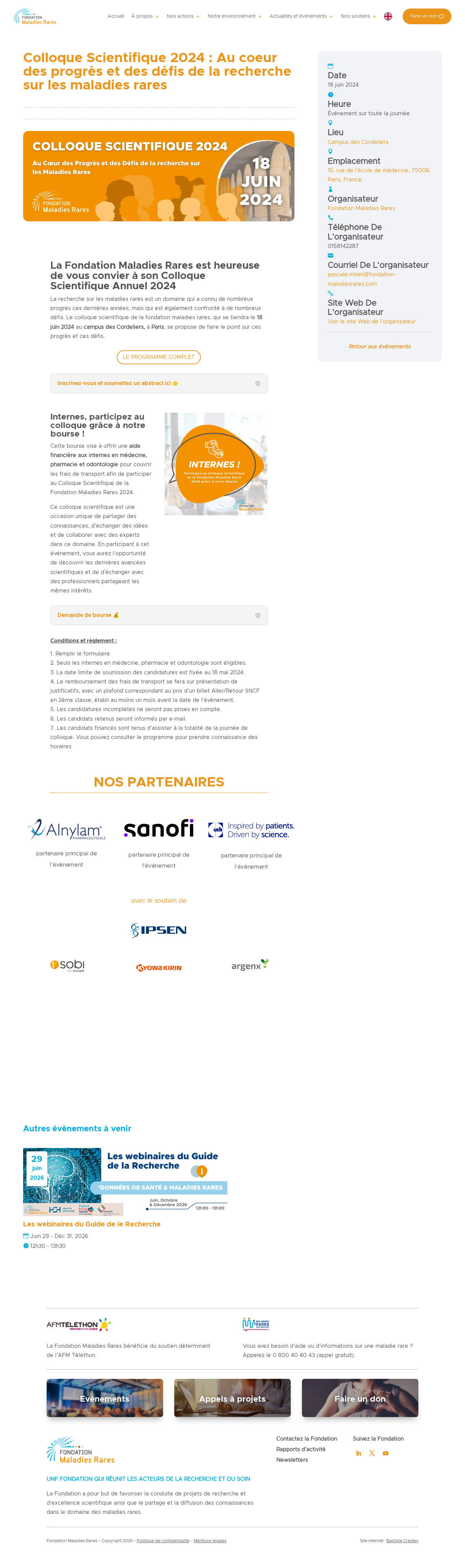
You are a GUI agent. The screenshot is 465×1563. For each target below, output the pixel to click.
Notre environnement (232, 16)
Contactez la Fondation (306, 1439)
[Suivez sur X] (372, 1453)
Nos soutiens (355, 16)
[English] (390, 16)
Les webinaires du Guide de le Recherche (92, 1224)
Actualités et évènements (298, 16)
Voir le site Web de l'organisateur (372, 321)
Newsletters (292, 1460)
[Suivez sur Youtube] (385, 1453)
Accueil (116, 16)
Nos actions (180, 16)
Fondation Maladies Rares (361, 208)
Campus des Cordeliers (358, 142)
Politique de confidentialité (163, 1541)
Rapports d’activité (301, 1449)
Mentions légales (210, 1541)
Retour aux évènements (380, 346)
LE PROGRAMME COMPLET (159, 357)
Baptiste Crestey (402, 1541)
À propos (142, 16)
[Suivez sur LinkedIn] (358, 1453)
